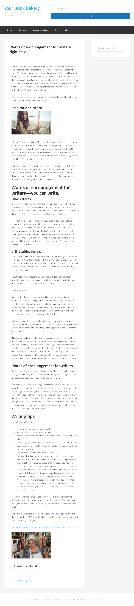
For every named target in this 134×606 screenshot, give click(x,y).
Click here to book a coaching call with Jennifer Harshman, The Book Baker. (45, 527)
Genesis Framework (75, 600)
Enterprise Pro (55, 600)
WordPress (91, 600)
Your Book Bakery (22, 8)
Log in (101, 600)
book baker (20, 371)
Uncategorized (25, 581)
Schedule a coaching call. (25, 566)
